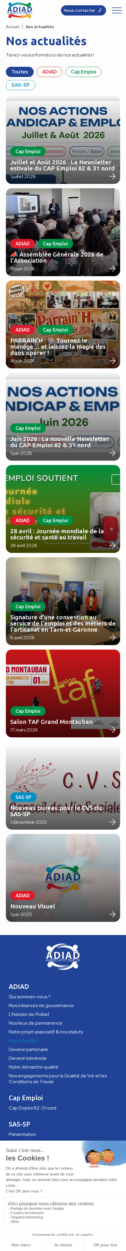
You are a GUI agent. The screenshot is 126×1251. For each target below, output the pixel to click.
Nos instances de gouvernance (41, 1005)
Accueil (12, 26)
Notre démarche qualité (33, 1067)
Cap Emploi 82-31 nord (32, 1108)
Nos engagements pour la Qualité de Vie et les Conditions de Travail (58, 1079)
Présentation (22, 1134)
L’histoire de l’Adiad (29, 1014)
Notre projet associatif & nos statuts (46, 1032)
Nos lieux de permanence (35, 1023)
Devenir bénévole (28, 1058)
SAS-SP (20, 85)
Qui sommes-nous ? (30, 997)
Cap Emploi (83, 72)
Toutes (19, 72)
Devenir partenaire (28, 1049)
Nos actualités (23, 1041)
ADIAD (49, 72)
